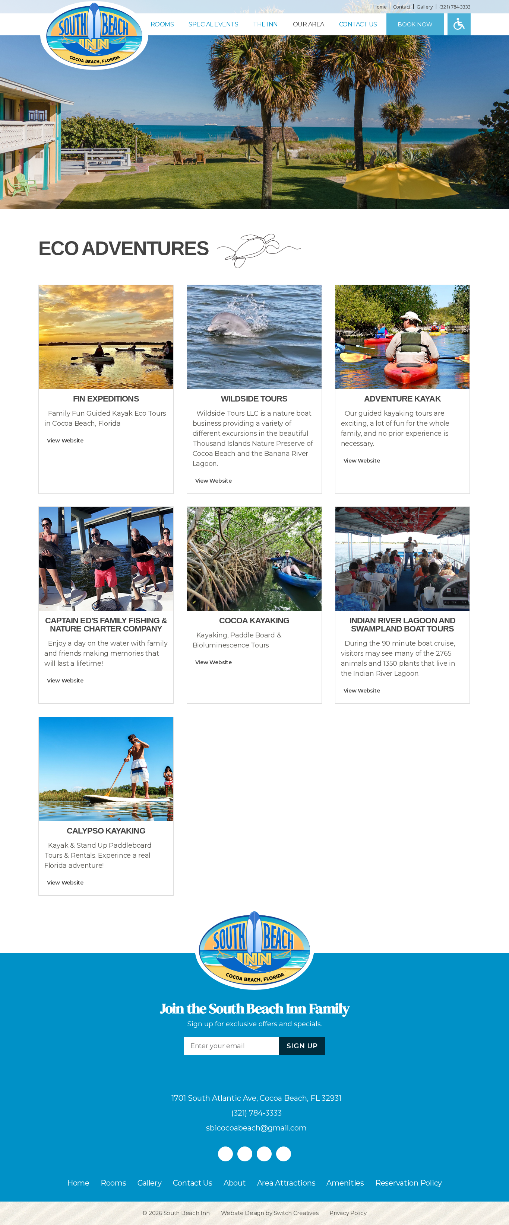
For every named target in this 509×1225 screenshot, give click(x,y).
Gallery (425, 6)
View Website (65, 440)
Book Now (415, 24)
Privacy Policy (347, 1212)
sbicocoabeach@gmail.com (256, 1127)
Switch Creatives (296, 1212)
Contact (401, 6)
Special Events (213, 24)
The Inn (265, 24)
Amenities (345, 1182)
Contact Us (358, 24)
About (235, 1182)
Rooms (162, 24)
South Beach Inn (187, 1212)
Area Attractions (286, 1182)
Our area (308, 24)
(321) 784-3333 (455, 6)
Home (380, 6)
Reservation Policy (408, 1182)
